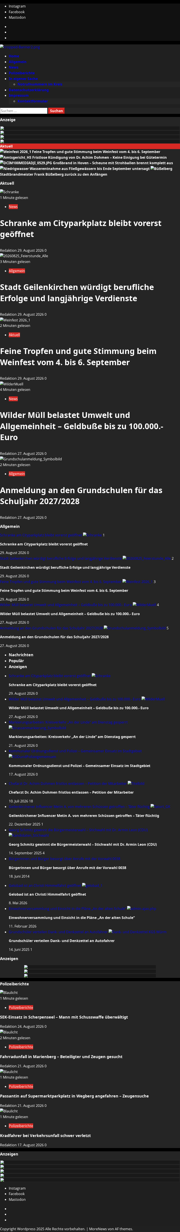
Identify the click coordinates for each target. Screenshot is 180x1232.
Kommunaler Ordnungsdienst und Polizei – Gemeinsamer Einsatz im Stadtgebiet (79, 765)
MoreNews (98, 1229)
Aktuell (14, 334)
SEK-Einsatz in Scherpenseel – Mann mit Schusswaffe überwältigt (64, 1017)
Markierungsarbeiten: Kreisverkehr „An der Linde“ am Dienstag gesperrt (72, 736)
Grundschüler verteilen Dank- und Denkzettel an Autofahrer (59, 931)
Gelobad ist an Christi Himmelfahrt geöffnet (45, 885)
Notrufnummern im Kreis (40, 84)
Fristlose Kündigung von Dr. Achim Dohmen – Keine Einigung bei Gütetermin (99, 157)
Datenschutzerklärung (29, 89)
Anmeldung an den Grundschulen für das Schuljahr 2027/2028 (52, 628)
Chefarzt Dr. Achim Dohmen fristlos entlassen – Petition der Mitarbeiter (68, 783)
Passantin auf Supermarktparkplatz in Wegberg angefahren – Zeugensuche (74, 1096)
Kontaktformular (33, 101)
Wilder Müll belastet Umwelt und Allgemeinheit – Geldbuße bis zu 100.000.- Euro (81, 426)
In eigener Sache (23, 78)
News (13, 67)
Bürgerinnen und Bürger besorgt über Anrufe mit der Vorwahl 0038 (64, 858)
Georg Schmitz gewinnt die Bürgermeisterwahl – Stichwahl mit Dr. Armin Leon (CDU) (83, 844)
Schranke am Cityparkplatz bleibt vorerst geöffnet (41, 535)
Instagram (17, 6)
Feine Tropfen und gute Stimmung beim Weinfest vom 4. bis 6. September (96, 151)
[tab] (21, 654)
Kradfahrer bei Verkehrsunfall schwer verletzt (45, 1135)
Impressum (19, 95)
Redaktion (9, 250)
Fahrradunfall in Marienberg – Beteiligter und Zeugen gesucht (61, 1056)
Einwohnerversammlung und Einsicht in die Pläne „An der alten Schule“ (68, 908)
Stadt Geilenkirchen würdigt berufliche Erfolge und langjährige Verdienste (77, 292)
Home (14, 56)
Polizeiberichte (22, 73)
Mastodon (17, 17)
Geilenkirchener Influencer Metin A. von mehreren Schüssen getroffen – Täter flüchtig (80, 806)
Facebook (17, 11)
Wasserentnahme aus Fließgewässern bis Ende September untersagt (90, 168)
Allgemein (18, 61)
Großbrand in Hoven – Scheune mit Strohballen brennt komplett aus (113, 162)
